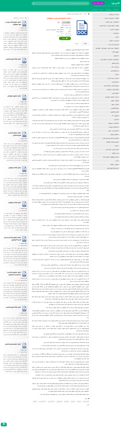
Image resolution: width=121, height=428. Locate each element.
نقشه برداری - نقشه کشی (112, 149)
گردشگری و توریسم (113, 127)
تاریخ (117, 37)
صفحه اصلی (116, 10)
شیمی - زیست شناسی (113, 78)
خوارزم (72, 401)
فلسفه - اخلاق (114, 101)
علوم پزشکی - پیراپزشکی (112, 89)
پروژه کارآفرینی (114, 108)
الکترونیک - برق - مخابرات (112, 22)
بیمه (117, 161)
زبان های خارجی (114, 71)
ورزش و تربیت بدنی (113, 44)
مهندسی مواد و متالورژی (112, 142)
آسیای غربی (85, 401)
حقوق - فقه (115, 52)
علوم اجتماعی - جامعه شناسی (111, 86)
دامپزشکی (116, 56)
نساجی (116, 146)
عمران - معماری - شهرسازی (111, 97)
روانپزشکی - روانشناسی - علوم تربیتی (109, 59)
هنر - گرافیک (115, 153)
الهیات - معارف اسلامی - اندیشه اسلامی (109, 26)
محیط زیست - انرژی (113, 131)
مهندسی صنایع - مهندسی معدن (110, 138)
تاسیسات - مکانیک (113, 41)
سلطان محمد (42, 401)
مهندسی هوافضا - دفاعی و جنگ (110, 157)
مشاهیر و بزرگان (114, 134)
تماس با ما (95, 10)
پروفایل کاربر (108, 10)
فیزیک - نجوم (115, 104)
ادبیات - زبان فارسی (113, 14)
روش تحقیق (115, 63)
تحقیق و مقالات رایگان (98, 3)
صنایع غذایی (115, 82)
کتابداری (116, 119)
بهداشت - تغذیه (114, 29)
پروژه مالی (115, 33)
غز (87, 405)
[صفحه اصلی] (88, 14)
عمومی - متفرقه (114, 164)
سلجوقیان (59, 401)
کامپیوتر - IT (115, 116)
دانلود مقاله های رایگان (112, 168)
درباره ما (101, 10)
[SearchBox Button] (33, 3)
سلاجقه (66, 401)
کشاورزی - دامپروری (113, 123)
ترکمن (78, 401)
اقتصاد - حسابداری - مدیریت (111, 18)
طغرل (34, 401)
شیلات (116, 74)
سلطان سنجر (50, 401)
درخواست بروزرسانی (51, 29)
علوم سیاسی (115, 93)
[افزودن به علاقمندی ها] (58, 22)
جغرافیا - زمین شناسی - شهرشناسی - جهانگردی (107, 48)
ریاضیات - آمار (115, 67)
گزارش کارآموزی (114, 112)
